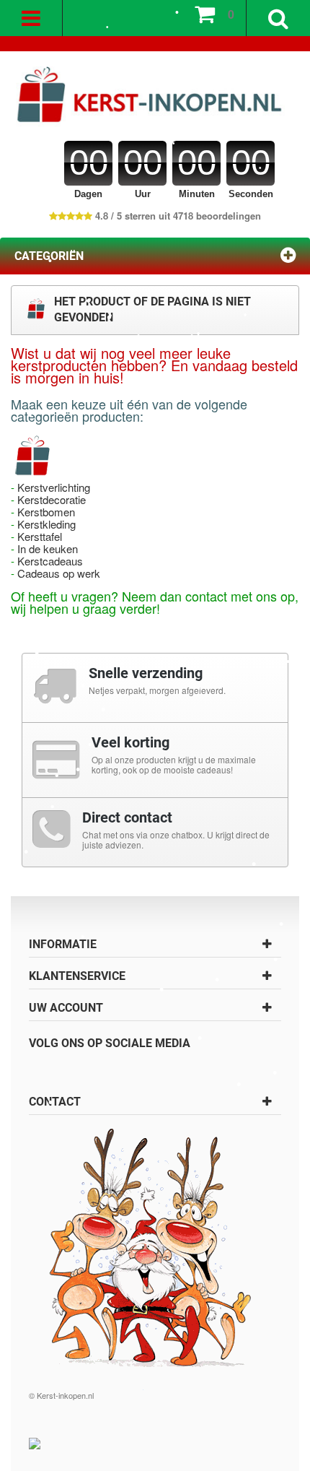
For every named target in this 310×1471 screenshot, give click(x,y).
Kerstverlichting (53, 487)
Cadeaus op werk (58, 573)
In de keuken (47, 548)
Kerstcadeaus (50, 560)
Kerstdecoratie (51, 499)
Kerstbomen (46, 511)
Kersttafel (39, 536)
